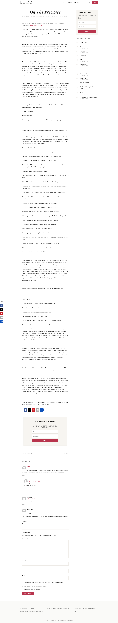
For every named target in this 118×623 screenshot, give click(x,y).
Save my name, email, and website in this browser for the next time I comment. (43, 582)
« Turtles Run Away (27, 453)
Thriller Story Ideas (81, 610)
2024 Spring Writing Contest (41, 16)
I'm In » (45, 440)
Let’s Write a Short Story (25, 610)
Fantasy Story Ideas (89, 610)
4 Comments (46, 18)
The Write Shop (31, 608)
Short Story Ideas (77, 608)
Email (24, 568)
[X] (29, 410)
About (70, 2)
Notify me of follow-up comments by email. (35, 586)
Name (24, 561)
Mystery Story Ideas (86, 608)
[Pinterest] (33, 410)
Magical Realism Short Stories (63, 608)
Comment (25, 539)
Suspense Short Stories (51, 608)
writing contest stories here (36, 25)
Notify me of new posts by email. (32, 589)
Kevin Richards (32, 480)
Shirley (28, 466)
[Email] (37, 410)
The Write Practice (23, 608)
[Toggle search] (90, 3)
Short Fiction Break (26, 2)
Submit (95, 2)
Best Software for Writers (30, 611)
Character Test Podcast (34, 610)
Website (24, 575)
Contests (76, 2)
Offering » (66, 453)
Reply (23, 475)
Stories (64, 2)
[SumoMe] (42, 410)
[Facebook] (25, 410)
